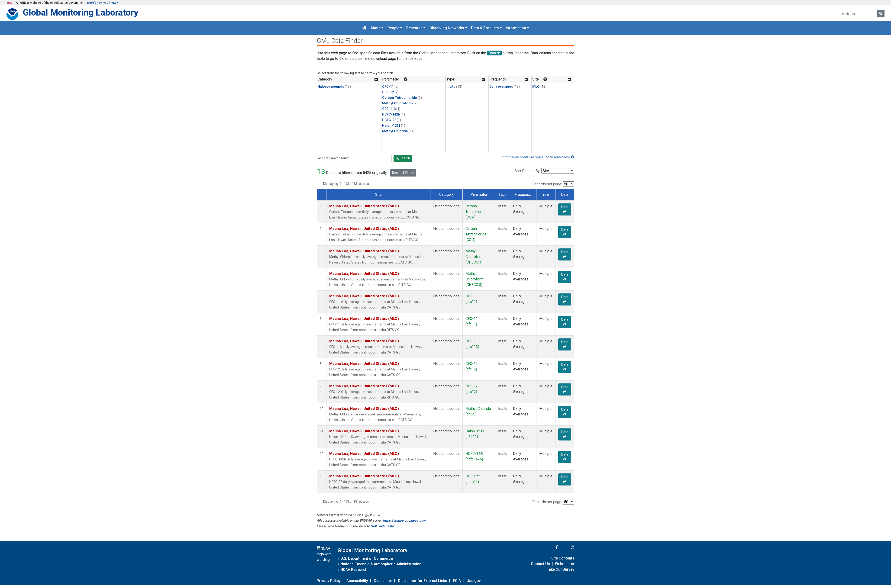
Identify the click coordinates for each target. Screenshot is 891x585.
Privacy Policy (329, 581)
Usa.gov (474, 581)
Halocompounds (331, 87)
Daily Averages (501, 87)
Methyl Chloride (395, 131)
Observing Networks (446, 28)
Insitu (450, 87)
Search (404, 158)
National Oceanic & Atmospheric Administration (380, 564)
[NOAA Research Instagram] (566, 547)
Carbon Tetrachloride (399, 98)
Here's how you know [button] (101, 2)
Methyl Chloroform (397, 103)
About (376, 28)
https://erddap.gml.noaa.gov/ (404, 520)
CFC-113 (389, 109)
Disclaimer (383, 581)
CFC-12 (388, 92)
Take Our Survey (560, 569)
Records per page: (547, 184)
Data (564, 207)
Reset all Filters (403, 173)
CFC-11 (388, 87)
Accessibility (357, 581)
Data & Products (485, 28)
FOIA (457, 581)
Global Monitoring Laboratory (80, 12)
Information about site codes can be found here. (536, 157)
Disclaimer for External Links (422, 581)
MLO (536, 87)
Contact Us (540, 564)
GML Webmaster (383, 526)
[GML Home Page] (364, 28)
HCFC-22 (389, 120)
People (393, 28)
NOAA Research (353, 569)
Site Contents (562, 558)
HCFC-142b (391, 114)
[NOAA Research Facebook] (550, 547)
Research (414, 28)
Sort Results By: (527, 171)
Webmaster (564, 564)
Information (516, 28)
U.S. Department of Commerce (366, 558)
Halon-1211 (391, 126)
